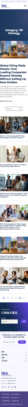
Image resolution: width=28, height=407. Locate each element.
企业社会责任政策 (15, 394)
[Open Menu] (25, 6)
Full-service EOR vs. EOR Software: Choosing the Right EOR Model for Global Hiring (12, 288)
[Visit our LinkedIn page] (3, 387)
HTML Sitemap (5, 394)
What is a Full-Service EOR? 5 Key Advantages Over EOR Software (12, 137)
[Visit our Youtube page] (15, 387)
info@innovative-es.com (9, 378)
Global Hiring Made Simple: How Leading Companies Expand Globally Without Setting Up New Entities (13, 257)
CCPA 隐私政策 (5, 401)
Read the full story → (6, 101)
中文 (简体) (13, 401)
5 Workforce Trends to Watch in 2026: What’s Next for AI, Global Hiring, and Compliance (14, 195)
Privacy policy (14, 397)
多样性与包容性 (6, 397)
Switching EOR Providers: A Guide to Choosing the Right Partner (13, 165)
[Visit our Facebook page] (9, 387)
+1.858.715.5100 (11, 383)
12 (20, 297)
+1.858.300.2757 (11, 380)
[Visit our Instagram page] (12, 387)
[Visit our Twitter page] (6, 387)
